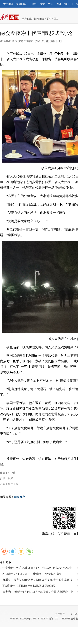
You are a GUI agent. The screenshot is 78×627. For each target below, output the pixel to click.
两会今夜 (19, 497)
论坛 (66, 3)
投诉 (58, 3)
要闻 (48, 18)
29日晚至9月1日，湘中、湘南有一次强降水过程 (31, 573)
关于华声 (60, 613)
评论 (50, 3)
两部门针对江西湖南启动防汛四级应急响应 (29, 585)
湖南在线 (21, 3)
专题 (42, 3)
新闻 (34, 3)
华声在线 (8, 3)
